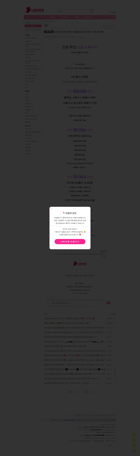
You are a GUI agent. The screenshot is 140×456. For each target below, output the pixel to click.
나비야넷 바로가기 (70, 241)
